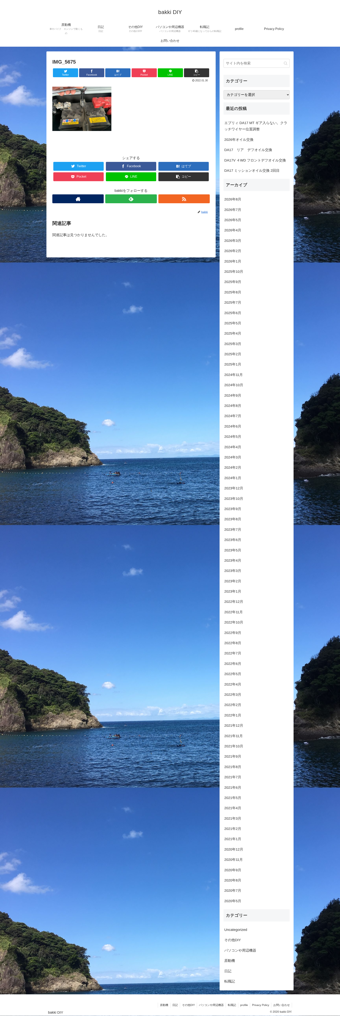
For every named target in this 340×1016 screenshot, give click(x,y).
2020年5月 (232, 901)
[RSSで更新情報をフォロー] (184, 198)
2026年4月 (232, 230)
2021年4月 (232, 808)
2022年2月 (232, 705)
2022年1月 (232, 715)
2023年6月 (232, 540)
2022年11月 (233, 612)
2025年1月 (232, 364)
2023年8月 (232, 519)
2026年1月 (232, 261)
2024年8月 (232, 406)
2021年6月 (232, 788)
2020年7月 (232, 891)
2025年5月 (232, 323)
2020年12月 (233, 849)
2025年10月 (233, 272)
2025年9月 (232, 282)
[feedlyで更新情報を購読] (131, 198)
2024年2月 (232, 467)
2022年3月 (232, 695)
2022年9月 (232, 633)
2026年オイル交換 (238, 140)
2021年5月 (232, 798)
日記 (227, 971)
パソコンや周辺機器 (240, 950)
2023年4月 (232, 560)
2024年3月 (232, 457)
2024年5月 (232, 437)
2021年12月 (233, 725)
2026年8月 (232, 199)
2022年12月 (233, 602)
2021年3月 (232, 818)
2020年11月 (233, 860)
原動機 (229, 961)
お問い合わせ (281, 1005)
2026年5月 (232, 220)
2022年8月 (232, 643)
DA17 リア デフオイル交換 (248, 150)
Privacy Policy (260, 1005)
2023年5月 (232, 550)
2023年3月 (232, 571)
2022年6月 (232, 664)
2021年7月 (232, 777)
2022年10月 (233, 622)
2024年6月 (232, 426)
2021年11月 (233, 736)
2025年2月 (232, 354)
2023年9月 (232, 509)
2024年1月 (232, 478)
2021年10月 (233, 746)
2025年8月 (232, 292)
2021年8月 (232, 767)
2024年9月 (232, 395)
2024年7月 (232, 416)
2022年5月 (232, 674)
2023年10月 (233, 499)
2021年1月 (232, 839)
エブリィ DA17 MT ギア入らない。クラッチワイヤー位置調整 (255, 126)
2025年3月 (232, 344)
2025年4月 (232, 333)
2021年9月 (232, 756)
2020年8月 (232, 880)
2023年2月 (232, 581)
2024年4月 (232, 447)
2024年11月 (233, 375)
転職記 (229, 981)
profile (244, 1005)
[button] (285, 63)
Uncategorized (235, 930)
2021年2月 (232, 829)
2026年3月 (232, 241)
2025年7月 (232, 302)
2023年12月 (233, 488)
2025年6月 (232, 313)
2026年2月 (232, 251)
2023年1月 (232, 591)
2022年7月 (232, 653)
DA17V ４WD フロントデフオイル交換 (255, 160)
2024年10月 (233, 385)
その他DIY (232, 940)
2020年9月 (232, 870)
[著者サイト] (78, 198)
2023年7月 (232, 530)
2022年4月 (232, 684)
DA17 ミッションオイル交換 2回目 (252, 171)
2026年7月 (232, 210)
